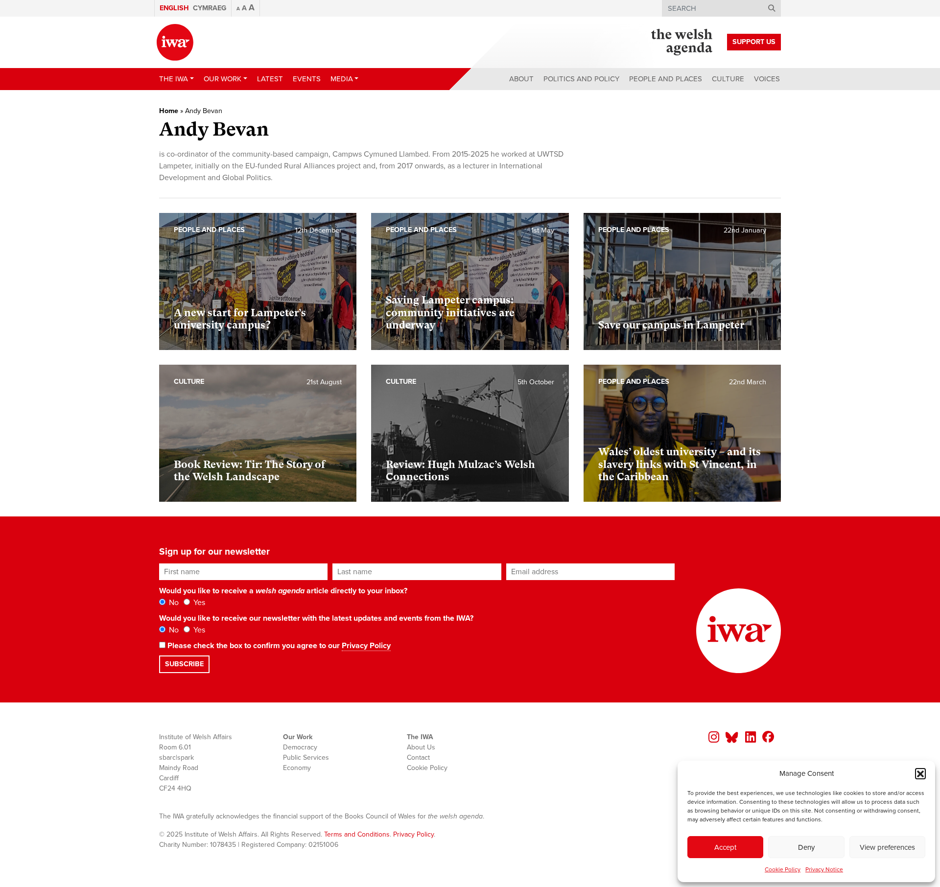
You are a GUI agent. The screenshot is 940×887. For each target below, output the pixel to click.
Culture (728, 78)
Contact (418, 757)
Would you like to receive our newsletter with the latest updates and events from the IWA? (316, 618)
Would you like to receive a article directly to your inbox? (283, 591)
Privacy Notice (824, 869)
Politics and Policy (581, 78)
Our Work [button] (222, 78)
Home (168, 111)
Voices (767, 78)
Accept (725, 847)
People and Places (665, 78)
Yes (198, 602)
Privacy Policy (366, 646)
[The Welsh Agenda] (681, 42)
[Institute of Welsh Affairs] (175, 42)
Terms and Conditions (357, 834)
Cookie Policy (782, 869)
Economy (297, 768)
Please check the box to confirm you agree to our (278, 646)
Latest (270, 78)
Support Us (754, 42)
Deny (806, 847)
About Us (421, 747)
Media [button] (341, 78)
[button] (920, 773)
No (173, 602)
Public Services (306, 757)
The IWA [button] (173, 78)
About (521, 78)
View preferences (887, 847)
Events (307, 78)
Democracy (300, 747)
